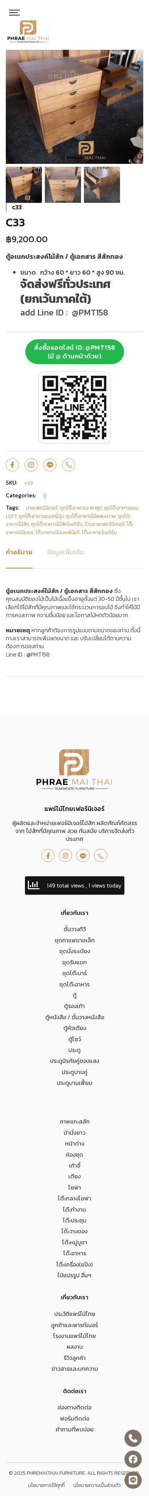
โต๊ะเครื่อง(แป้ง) (74, 1264)
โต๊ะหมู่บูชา (74, 1242)
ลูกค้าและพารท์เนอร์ (74, 1325)
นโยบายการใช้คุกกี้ (46, 1485)
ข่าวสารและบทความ (74, 1369)
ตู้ (75, 995)
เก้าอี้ (74, 1165)
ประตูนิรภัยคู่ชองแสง (74, 1061)
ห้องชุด (74, 1155)
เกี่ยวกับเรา (74, 912)
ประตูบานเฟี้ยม (74, 1083)
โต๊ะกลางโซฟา (74, 1198)
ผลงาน (75, 1347)
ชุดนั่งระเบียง (74, 951)
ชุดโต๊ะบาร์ (74, 973)
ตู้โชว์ (74, 1039)
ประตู (74, 1050)
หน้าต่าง (74, 1143)
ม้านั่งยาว (74, 1133)
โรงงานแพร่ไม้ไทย (74, 1336)
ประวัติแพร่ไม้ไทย (74, 1314)
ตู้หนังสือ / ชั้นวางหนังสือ (74, 1017)
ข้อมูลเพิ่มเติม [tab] (65, 552)
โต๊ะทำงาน (74, 1209)
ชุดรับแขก (74, 962)
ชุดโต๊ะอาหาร (74, 984)
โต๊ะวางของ (74, 1231)
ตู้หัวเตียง (74, 1028)
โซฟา (74, 1187)
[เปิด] (14, 12)
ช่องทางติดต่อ (74, 1407)
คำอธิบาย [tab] (19, 552)
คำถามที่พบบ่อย (75, 1429)
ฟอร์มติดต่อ (74, 1418)
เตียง (74, 1176)
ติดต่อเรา (74, 1391)
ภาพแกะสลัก (75, 1121)
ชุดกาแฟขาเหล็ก (75, 940)
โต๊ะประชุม (74, 1220)
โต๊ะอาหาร (74, 1253)
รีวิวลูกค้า (75, 1358)
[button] (133, 59)
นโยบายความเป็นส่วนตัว (97, 1485)
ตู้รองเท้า (74, 1006)
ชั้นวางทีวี (75, 929)
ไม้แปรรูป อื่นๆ (74, 1275)
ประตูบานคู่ (75, 1072)
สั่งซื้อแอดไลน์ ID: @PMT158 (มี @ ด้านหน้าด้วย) (74, 352)
